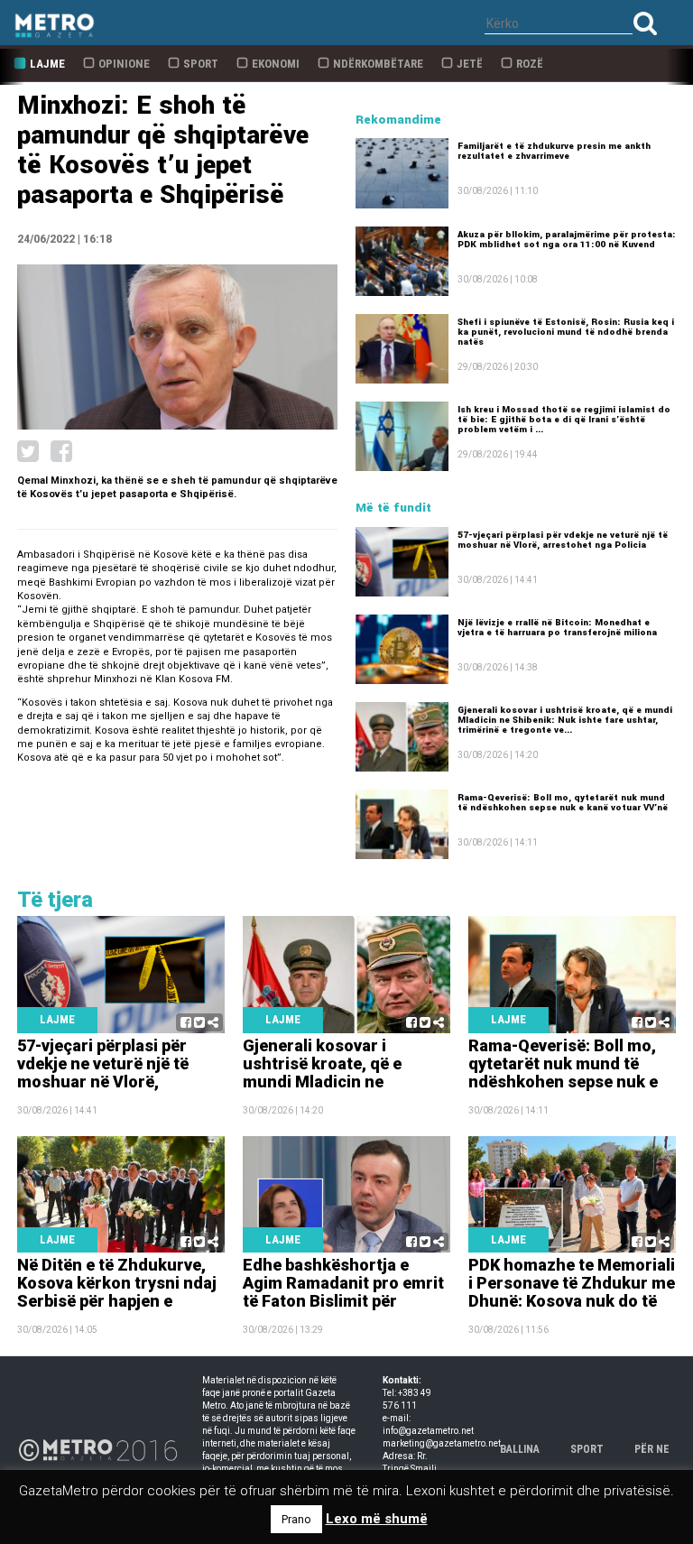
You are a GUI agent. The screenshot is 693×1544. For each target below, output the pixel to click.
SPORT (587, 1449)
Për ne (652, 1449)
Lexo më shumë (377, 1519)
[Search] (645, 23)
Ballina (520, 1449)
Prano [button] (296, 1519)
